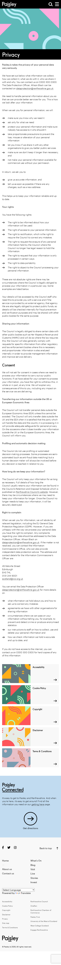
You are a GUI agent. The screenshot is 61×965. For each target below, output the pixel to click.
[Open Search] (51, 4)
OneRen (33, 906)
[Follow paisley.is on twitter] (8, 847)
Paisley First (35, 917)
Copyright (6, 910)
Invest (33, 882)
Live (32, 873)
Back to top (46, 848)
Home (5, 860)
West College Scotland (39, 926)
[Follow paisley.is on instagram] (15, 847)
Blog (32, 865)
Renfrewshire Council (39, 901)
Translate (26, 893)
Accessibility (7, 901)
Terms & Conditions (10, 927)
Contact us (8, 873)
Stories (34, 878)
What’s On (36, 860)
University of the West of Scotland (43, 921)
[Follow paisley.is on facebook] (3, 847)
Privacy (5, 919)
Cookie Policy (7, 906)
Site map (5, 923)
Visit (32, 869)
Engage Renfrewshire (39, 930)
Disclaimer (6, 915)
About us (7, 869)
